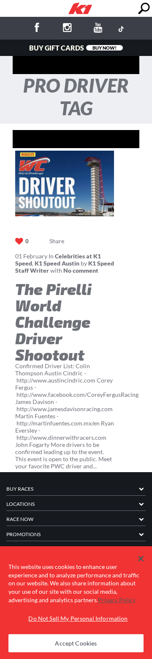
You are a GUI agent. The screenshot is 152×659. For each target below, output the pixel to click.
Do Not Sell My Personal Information (78, 618)
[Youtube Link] (98, 28)
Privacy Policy (117, 599)
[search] (144, 8)
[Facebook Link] (37, 28)
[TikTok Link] (121, 28)
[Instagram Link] (67, 28)
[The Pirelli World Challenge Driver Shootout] (64, 183)
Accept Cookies (76, 643)
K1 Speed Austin (57, 263)
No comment (80, 270)
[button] (141, 559)
